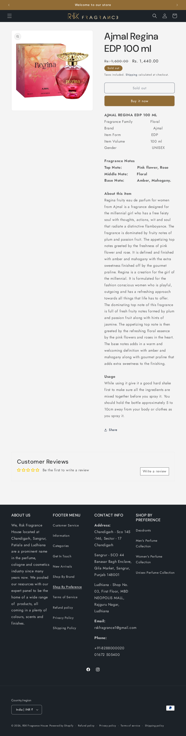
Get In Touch (62, 556)
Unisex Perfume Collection (155, 572)
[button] (10, 16)
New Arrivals (62, 566)
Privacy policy (107, 725)
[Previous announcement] (9, 5)
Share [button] (113, 429)
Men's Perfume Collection (146, 543)
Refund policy (63, 607)
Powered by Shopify (61, 725)
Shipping (131, 75)
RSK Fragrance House (35, 725)
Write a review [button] (154, 471)
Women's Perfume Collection (149, 559)
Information (61, 535)
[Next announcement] (177, 5)
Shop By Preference (67, 587)
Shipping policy (154, 725)
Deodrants (143, 530)
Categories (61, 545)
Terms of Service (65, 597)
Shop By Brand (64, 576)
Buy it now (139, 101)
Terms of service (130, 725)
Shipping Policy (64, 628)
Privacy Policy (63, 617)
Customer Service (66, 525)
